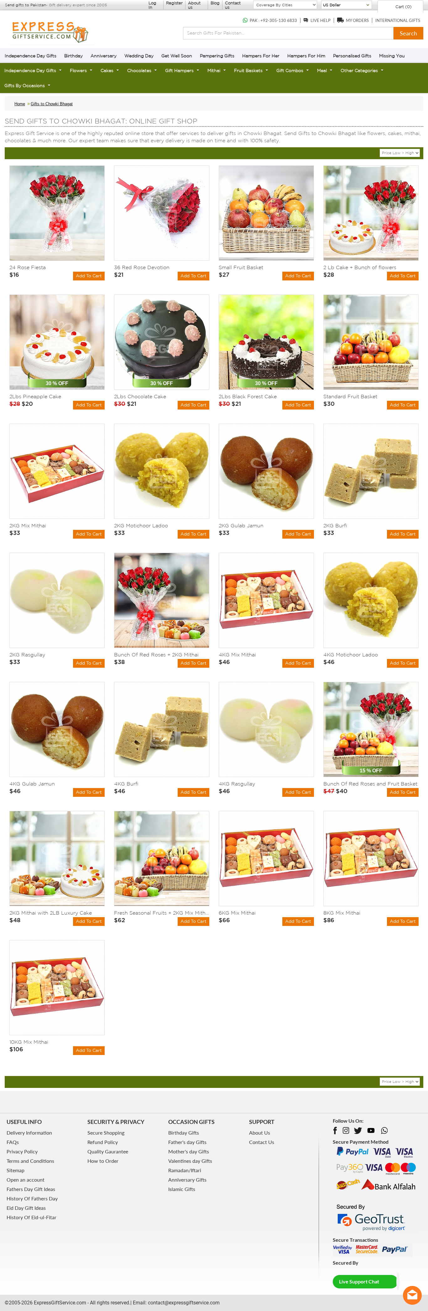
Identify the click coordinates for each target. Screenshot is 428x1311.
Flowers (78, 70)
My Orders (357, 20)
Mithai (213, 70)
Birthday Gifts (183, 1133)
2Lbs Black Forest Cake (248, 396)
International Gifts (397, 20)
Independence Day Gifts (30, 55)
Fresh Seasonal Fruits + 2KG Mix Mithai (161, 913)
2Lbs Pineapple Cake (35, 396)
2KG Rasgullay (27, 654)
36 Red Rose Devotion (142, 267)
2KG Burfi (335, 525)
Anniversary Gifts (187, 1180)
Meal (322, 70)
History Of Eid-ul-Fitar (31, 1217)
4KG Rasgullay (237, 783)
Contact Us (261, 1142)
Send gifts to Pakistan (25, 5)
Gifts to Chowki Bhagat (52, 104)
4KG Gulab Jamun (32, 783)
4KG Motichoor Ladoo (350, 654)
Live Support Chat (359, 1281)
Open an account (25, 1180)
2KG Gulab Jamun (241, 525)
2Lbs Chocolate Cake (140, 396)
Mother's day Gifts (188, 1151)
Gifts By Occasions (24, 85)
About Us (259, 1133)
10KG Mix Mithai (28, 1042)
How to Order (102, 1161)
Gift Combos (289, 70)
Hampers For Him (306, 55)
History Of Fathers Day (32, 1198)
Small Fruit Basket (241, 267)
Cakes (107, 70)
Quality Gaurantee (107, 1151)
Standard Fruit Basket (350, 396)
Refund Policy (102, 1142)
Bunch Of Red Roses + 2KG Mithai (156, 654)
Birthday (73, 55)
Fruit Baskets (248, 70)
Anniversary (104, 55)
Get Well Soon (176, 55)
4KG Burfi (126, 783)
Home (19, 104)
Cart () (403, 6)
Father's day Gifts (187, 1142)
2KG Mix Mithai (27, 525)
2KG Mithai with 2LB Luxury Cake (50, 913)
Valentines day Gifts (190, 1161)
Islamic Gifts (181, 1189)
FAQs (13, 1142)
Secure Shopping (105, 1133)
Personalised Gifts (352, 55)
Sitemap (15, 1170)
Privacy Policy (22, 1151)
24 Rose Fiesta (27, 267)
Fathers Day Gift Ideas (31, 1189)
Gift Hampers (179, 70)
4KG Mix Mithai (237, 654)
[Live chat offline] (412, 1295)
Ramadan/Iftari (184, 1170)
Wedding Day (139, 55)
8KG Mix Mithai (341, 913)
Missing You (392, 55)
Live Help (321, 20)
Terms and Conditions (30, 1161)
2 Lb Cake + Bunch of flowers (359, 267)
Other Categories (359, 70)
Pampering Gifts (217, 55)
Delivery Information (29, 1133)
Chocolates (139, 70)
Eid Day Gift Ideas (26, 1208)
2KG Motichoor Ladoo (141, 525)
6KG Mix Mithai (237, 913)
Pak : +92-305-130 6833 (273, 20)
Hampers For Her (260, 55)
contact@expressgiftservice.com (183, 1303)
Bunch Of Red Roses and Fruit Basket (370, 783)
